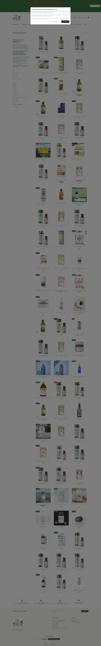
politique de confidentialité (44, 18)
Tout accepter (65, 21)
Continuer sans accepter (53, 21)
